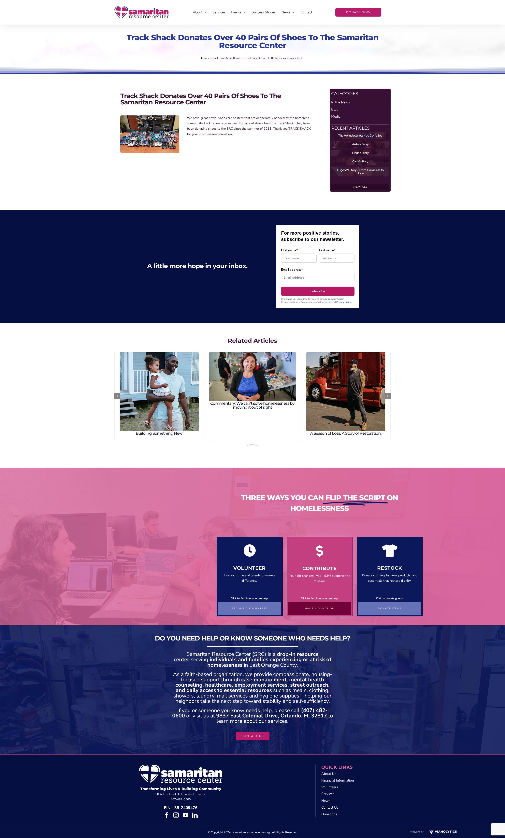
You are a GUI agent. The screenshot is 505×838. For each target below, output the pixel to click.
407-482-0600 (181, 799)
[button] (117, 396)
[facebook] (166, 815)
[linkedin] (195, 815)
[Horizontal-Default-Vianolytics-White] (443, 831)
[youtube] (185, 815)
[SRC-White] (180, 766)
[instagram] (176, 815)
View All (252, 445)
